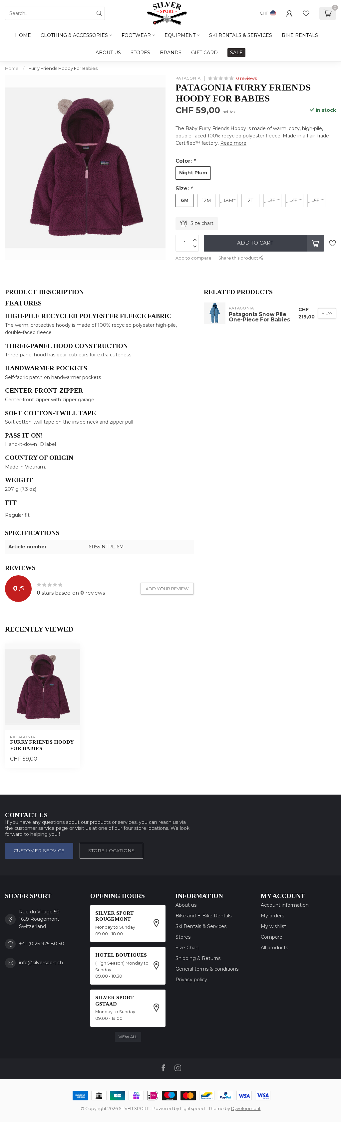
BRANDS (170, 53)
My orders (272, 916)
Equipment (180, 35)
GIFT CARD (204, 53)
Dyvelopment (246, 1108)
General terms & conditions (206, 969)
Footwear (136, 35)
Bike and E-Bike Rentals (203, 916)
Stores (182, 937)
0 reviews (246, 78)
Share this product (238, 258)
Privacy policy (191, 980)
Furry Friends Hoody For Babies (63, 68)
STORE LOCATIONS (111, 850)
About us (185, 905)
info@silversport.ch (41, 963)
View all (128, 1036)
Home (23, 35)
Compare (271, 937)
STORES (140, 53)
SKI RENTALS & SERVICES (240, 35)
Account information (285, 905)
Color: (185, 161)
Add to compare (193, 258)
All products (274, 948)
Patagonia (188, 78)
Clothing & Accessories (74, 35)
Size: (183, 188)
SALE (236, 53)
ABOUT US (108, 53)
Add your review (167, 588)
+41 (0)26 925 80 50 (41, 944)
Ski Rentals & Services (200, 926)
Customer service (39, 850)
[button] (99, 303)
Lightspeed (192, 1108)
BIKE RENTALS (300, 35)
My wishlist (273, 926)
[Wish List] (306, 13)
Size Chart (187, 948)
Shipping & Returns (197, 958)
